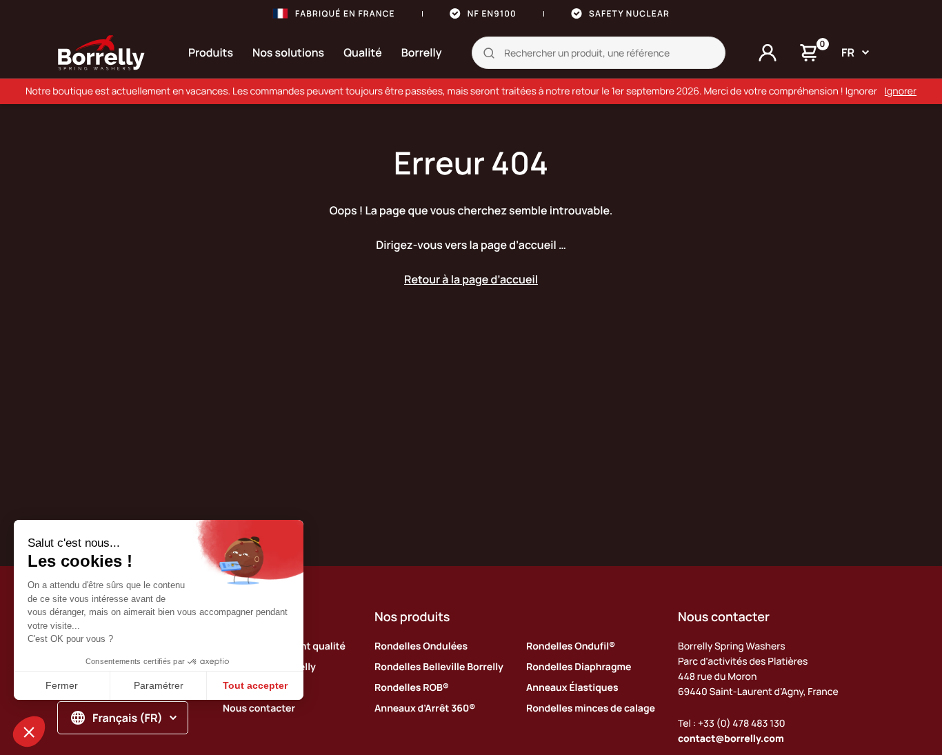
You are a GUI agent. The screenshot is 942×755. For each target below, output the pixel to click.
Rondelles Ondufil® (570, 646)
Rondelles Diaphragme (578, 667)
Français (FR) (127, 717)
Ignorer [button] (900, 91)
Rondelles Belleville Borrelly (438, 667)
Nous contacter (259, 708)
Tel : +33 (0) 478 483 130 (731, 723)
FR (847, 52)
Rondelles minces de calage (590, 708)
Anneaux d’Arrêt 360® (424, 708)
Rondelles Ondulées (421, 646)
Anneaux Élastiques (572, 687)
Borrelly (421, 52)
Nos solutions (288, 52)
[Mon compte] (767, 53)
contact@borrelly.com (731, 738)
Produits (210, 52)
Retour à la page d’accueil (471, 279)
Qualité (362, 52)
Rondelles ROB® (411, 687)
